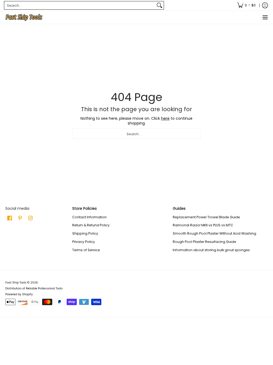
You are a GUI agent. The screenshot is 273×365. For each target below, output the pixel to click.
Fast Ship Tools (15, 283)
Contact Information (89, 217)
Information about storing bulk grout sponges (211, 250)
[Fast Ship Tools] (24, 17)
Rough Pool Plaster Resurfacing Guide (204, 241)
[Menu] (265, 17)
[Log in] (265, 5)
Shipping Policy (85, 233)
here (165, 118)
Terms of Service (86, 250)
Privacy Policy (83, 241)
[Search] (159, 5)
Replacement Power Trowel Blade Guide (206, 217)
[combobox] (79, 5)
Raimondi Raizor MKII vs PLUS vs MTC (203, 225)
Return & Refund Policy (91, 225)
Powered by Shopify (19, 294)
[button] (9, 217)
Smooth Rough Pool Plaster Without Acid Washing (214, 233)
